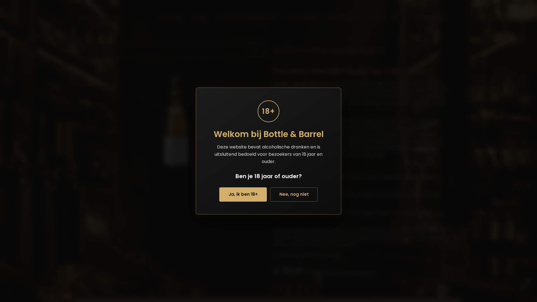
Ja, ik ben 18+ (243, 194)
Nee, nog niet (294, 194)
